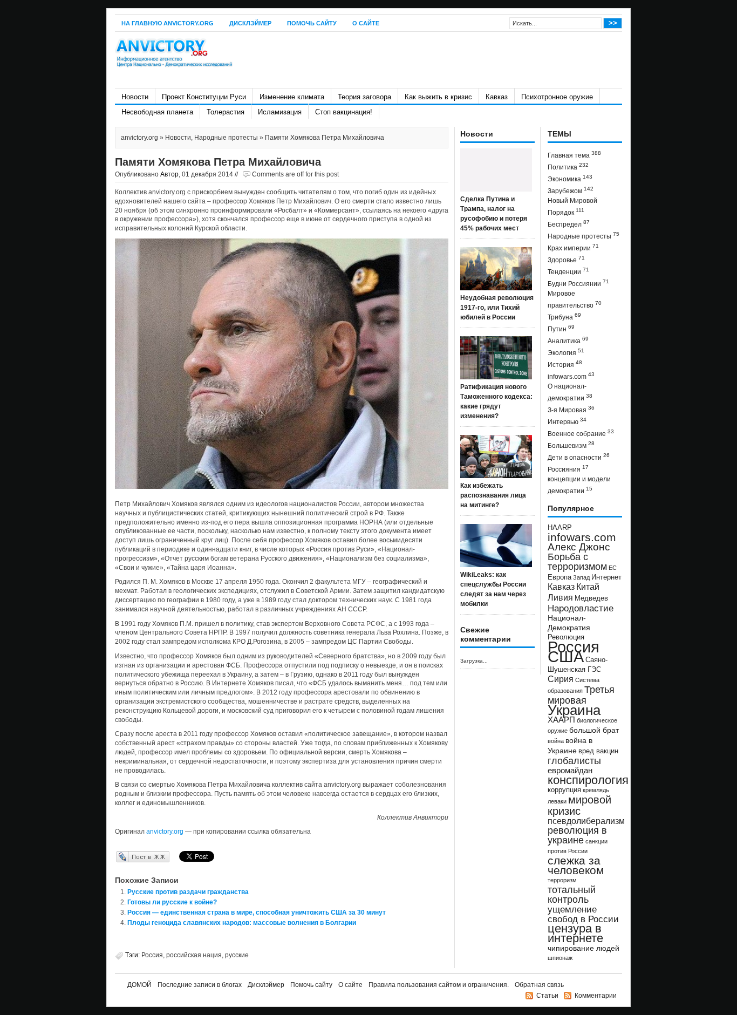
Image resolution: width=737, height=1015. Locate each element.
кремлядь (596, 790)
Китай (587, 586)
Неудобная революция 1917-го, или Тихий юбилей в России (497, 307)
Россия (152, 955)
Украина (574, 710)
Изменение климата (292, 97)
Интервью (567, 421)
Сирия (561, 679)
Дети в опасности (579, 456)
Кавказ (497, 97)
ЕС (613, 567)
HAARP (560, 528)
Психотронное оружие (557, 97)
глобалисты (574, 760)
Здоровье (566, 259)
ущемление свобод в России (583, 914)
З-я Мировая (571, 409)
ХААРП (561, 720)
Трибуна (564, 316)
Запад (581, 577)
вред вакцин (598, 751)
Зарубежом (570, 190)
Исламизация (280, 112)
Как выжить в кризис (438, 97)
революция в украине (577, 835)
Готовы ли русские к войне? (172, 902)
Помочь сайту (312, 23)
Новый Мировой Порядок (572, 206)
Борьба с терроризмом (577, 561)
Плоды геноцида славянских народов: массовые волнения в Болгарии (241, 923)
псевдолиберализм (586, 821)
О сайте (365, 23)
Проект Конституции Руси (204, 97)
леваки (557, 801)
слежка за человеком (576, 865)
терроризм (562, 880)
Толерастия (225, 112)
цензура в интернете (575, 933)
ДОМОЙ (139, 985)
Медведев (591, 598)
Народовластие (580, 608)
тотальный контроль (572, 894)
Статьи (547, 995)
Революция (566, 637)
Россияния (568, 468)
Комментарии (596, 995)
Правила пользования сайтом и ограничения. (438, 985)
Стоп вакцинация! (343, 112)
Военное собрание (581, 433)
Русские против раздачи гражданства (188, 892)
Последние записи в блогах (200, 985)
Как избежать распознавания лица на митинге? (493, 495)
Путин (561, 328)
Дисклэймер (250, 23)
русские (237, 955)
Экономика (570, 178)
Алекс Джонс (579, 547)
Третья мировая (581, 695)
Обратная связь (539, 985)
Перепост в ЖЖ (127, 856)
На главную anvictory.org (167, 23)
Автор (169, 174)
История (565, 364)
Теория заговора (364, 97)
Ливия (560, 597)
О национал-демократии (570, 392)
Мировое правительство (575, 299)
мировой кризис (579, 805)
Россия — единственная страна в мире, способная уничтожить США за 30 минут (256, 912)
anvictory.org (139, 137)
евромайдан (570, 770)
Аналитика (568, 340)
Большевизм (571, 444)
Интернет (606, 577)
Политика (568, 166)
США (566, 656)
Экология (566, 352)
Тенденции (568, 271)
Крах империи (573, 247)
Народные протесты (226, 137)
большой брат (594, 730)
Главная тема (574, 154)
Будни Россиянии (578, 283)
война (556, 741)
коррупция (564, 790)
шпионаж (560, 958)
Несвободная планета (157, 112)
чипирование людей (583, 948)
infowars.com (571, 375)
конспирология (588, 780)
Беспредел (569, 223)
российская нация (194, 955)
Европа (559, 577)
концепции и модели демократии (579, 485)
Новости (134, 97)
